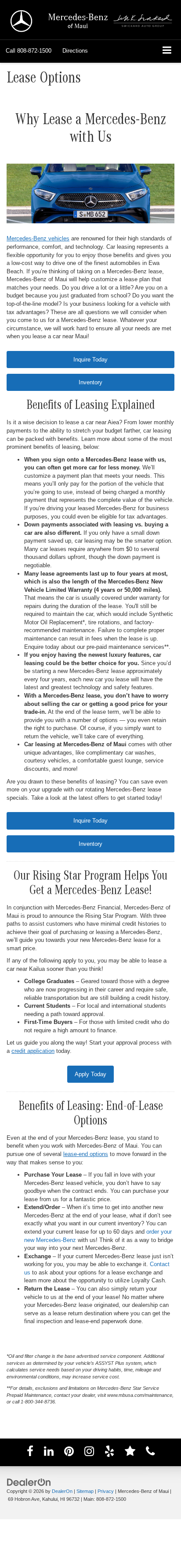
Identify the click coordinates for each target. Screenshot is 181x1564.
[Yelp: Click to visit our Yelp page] (109, 1452)
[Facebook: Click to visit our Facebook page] (30, 1452)
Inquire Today (90, 359)
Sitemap (85, 1491)
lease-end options (85, 1154)
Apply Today (90, 1074)
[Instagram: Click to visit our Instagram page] (89, 1452)
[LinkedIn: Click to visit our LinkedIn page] (49, 1452)
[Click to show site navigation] (167, 51)
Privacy (106, 1491)
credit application (32, 1051)
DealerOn (62, 1491)
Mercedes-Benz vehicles (38, 238)
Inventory (90, 382)
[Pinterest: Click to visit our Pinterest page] (69, 1452)
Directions (75, 50)
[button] (28, 50)
